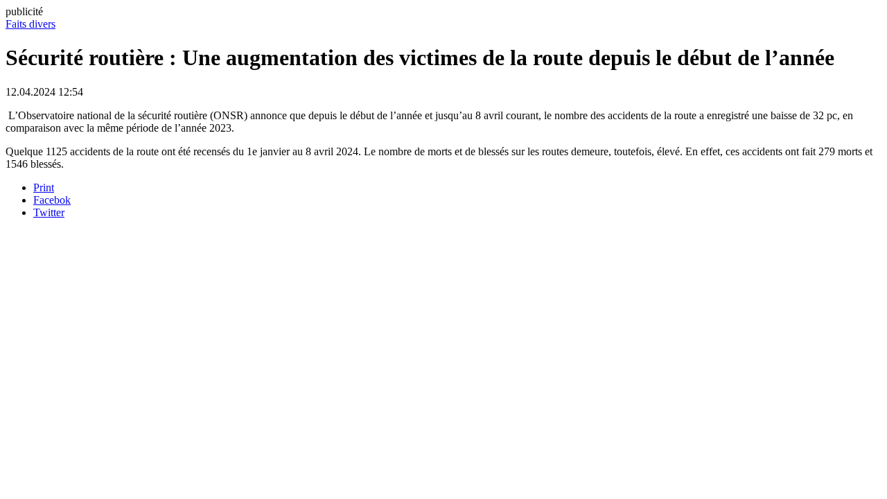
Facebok (52, 200)
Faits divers (30, 24)
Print (43, 187)
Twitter (48, 212)
